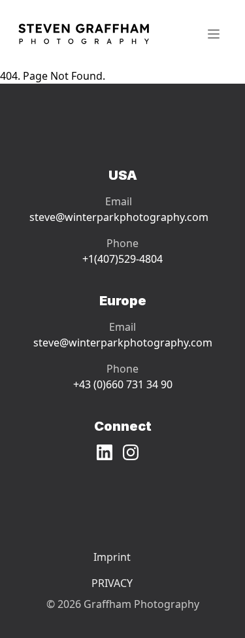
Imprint (112, 557)
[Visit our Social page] (110, 452)
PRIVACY (112, 583)
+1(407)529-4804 (122, 259)
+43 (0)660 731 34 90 (122, 384)
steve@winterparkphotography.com (118, 217)
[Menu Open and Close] (214, 34)
